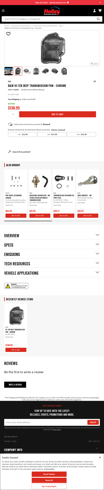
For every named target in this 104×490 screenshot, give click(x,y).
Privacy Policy (57, 429)
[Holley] (52, 11)
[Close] (100, 457)
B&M (9, 81)
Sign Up (93, 422)
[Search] (98, 19)
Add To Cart (58, 114)
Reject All (49, 480)
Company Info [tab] (13, 450)
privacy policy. (49, 469)
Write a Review (15, 384)
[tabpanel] (16, 194)
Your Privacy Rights (49, 486)
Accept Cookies (49, 474)
